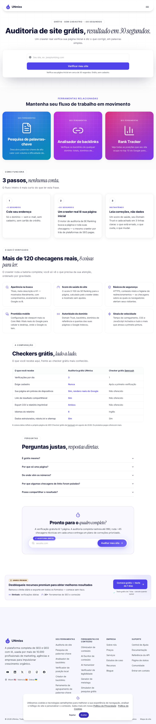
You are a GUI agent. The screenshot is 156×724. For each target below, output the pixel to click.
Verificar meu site (78, 66)
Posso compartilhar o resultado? (40, 492)
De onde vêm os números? (36, 475)
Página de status (140, 660)
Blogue (109, 670)
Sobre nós (111, 644)
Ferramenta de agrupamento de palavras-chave (64, 689)
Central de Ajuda (140, 644)
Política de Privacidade (104, 706)
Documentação (139, 650)
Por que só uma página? (35, 466)
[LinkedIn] (15, 672)
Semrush (129, 370)
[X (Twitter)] (22, 672)
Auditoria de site (64, 644)
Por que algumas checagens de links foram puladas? (51, 483)
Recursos (111, 665)
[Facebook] (44, 672)
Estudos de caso (114, 660)
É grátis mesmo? (31, 458)
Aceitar (84, 715)
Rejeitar (72, 715)
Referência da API (141, 655)
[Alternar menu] (147, 7)
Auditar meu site (110, 543)
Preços (109, 650)
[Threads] (37, 672)
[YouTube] (7, 672)
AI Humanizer (87, 665)
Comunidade (138, 665)
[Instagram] (29, 672)
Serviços (110, 655)
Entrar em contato (141, 670)
